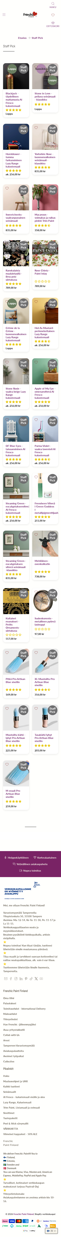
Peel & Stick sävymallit (15, 1123)
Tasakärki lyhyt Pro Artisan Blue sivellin (44, 737)
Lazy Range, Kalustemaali (17, 1102)
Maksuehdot (10, 1013)
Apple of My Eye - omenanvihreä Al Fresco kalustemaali (45, 393)
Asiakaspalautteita (13, 1050)
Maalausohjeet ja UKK (15, 1081)
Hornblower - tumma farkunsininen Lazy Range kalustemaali (14, 160)
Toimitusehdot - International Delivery (24, 1008)
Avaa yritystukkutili (14, 1029)
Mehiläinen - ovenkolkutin (42, 562)
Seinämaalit (9, 1091)
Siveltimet (8, 1112)
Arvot (6, 1040)
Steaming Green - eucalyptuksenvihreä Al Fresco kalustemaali (16, 508)
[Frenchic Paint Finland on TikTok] (31, 979)
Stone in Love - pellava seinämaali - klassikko (45, 96)
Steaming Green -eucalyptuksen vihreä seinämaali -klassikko (16, 565)
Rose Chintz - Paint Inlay (42, 272)
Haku (6, 1075)
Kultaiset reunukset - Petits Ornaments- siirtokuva (13, 624)
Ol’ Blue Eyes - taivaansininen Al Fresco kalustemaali (15, 450)
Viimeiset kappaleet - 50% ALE (20, 1134)
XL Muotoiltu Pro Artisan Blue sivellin (45, 682)
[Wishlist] (53, 15)
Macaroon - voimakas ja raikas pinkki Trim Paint (45, 217)
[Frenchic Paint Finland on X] (36, 979)
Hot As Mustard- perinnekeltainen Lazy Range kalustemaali (44, 332)
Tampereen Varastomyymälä (19, 1045)
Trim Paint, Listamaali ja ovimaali (21, 1107)
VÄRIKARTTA (10, 1128)
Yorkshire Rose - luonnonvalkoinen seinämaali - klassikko (45, 158)
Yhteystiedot (10, 1019)
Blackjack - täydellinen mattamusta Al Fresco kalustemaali (14, 99)
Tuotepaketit (10, 1118)
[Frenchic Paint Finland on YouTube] (41, 979)
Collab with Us (11, 1034)
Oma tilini (8, 998)
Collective (8, 1061)
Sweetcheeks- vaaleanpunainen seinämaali (15, 217)
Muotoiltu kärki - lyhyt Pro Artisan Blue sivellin (15, 737)
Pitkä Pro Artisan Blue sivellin (15, 680)
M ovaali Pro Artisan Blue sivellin (13, 793)
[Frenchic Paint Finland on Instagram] (15, 979)
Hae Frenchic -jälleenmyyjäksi (19, 1024)
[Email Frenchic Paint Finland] (5, 979)
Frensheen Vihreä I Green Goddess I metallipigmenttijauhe (45, 508)
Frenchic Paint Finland (24, 1214)
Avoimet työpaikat (13, 1056)
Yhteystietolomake (13, 1193)
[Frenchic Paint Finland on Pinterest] (26, 979)
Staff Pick (37, 38)
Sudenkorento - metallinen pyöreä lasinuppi (45, 621)
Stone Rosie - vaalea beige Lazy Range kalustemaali (16, 393)
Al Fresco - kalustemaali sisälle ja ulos (24, 1097)
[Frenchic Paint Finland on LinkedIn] (21, 979)
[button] (13, 109)
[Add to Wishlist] (7, 67)
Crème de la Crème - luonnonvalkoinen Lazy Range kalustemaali (16, 334)
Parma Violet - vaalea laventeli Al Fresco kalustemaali (45, 450)
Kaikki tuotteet (11, 1086)
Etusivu (22, 38)
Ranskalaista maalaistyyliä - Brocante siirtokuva (14, 275)
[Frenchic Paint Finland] (30, 15)
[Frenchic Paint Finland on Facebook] (10, 979)
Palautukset (9, 1003)
